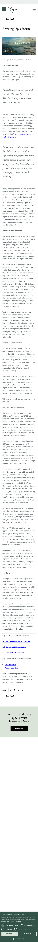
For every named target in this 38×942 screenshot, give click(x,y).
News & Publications (21, 2)
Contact (33, 2)
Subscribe (19, 728)
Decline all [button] (28, 934)
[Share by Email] (10, 690)
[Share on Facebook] (14, 690)
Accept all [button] (9, 934)
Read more (18, 921)
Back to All (10, 19)
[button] (19, 939)
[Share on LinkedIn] (18, 690)
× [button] (36, 913)
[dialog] (19, 927)
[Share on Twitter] (22, 690)
